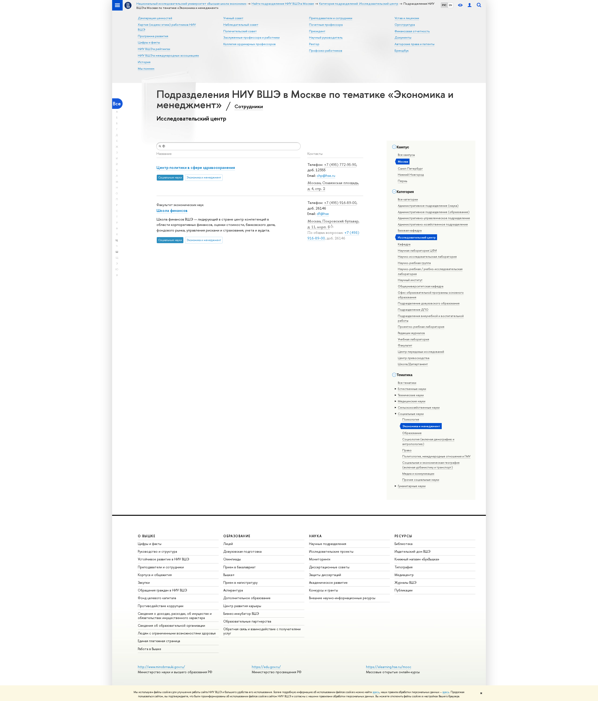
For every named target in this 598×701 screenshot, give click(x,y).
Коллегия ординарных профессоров (249, 44)
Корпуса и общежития (155, 575)
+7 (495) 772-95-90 (340, 164)
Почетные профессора (326, 24)
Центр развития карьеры (242, 606)
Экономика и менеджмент (421, 426)
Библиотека (404, 543)
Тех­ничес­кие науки (411, 395)
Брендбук (402, 50)
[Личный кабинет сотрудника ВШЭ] (469, 5)
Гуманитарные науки (412, 486)
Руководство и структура (157, 551)
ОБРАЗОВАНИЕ (236, 536)
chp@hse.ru (326, 175)
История (144, 62)
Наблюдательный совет (240, 24)
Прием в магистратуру (240, 582)
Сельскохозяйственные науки (419, 407)
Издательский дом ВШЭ (413, 551)
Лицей (228, 543)
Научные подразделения (327, 543)
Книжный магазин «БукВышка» (417, 559)
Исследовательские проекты (331, 551)
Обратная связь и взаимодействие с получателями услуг (262, 631)
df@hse (323, 213)
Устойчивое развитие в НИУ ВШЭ (163, 559)
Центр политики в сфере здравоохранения (196, 167)
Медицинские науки (411, 401)
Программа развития (153, 36)
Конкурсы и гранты (323, 590)
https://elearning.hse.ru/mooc (388, 667)
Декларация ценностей (155, 18)
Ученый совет (233, 18)
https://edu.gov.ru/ (266, 667)
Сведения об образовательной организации (171, 625)
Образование (412, 433)
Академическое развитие (328, 582)
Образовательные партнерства (247, 621)
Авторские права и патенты (414, 44)
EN (450, 5)
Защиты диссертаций (325, 575)
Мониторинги (319, 559)
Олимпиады (232, 559)
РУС (444, 5)
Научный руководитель (326, 37)
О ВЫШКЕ (147, 536)
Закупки (144, 582)
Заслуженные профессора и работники (251, 37)
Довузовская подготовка (242, 551)
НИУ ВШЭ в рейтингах (154, 49)
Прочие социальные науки (420, 479)
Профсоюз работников (325, 50)
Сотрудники (249, 106)
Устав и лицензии (407, 18)
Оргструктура (405, 24)
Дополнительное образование (247, 598)
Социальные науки (411, 414)
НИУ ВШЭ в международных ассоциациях (168, 55)
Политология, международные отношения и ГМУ (436, 456)
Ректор (314, 44)
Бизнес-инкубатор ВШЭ (241, 613)
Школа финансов (172, 210)
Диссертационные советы (329, 567)
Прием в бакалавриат (239, 567)
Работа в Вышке (149, 649)
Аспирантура (233, 590)
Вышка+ (229, 575)
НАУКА (315, 536)
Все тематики (407, 383)
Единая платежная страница (159, 641)
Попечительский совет (240, 31)
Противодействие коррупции (160, 606)
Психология (410, 419)
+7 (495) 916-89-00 (340, 202)
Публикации (404, 590)
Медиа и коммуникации (418, 473)
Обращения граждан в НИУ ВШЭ (162, 590)
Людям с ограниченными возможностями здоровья (177, 633)
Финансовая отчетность (412, 31)
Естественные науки (412, 389)
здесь (376, 692)
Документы (403, 37)
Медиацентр (404, 575)
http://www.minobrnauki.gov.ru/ (161, 667)
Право (407, 450)
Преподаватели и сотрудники (330, 18)
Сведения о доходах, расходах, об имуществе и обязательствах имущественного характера (175, 615)
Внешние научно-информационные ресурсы (342, 598)
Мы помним (146, 68)
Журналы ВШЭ (405, 582)
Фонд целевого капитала (157, 598)
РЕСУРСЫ (403, 536)
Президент (317, 31)
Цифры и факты (149, 42)
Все (117, 103)
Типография (404, 567)
